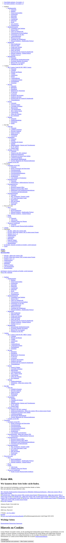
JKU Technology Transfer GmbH (20, 446)
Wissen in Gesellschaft (14, 470)
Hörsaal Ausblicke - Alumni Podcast (21, 322)
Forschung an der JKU (14, 422)
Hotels (13, 384)
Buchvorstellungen (16, 459)
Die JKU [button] (6, 386)
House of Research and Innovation (20, 423)
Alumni (3, 249)
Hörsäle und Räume (16, 337)
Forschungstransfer (13, 445)
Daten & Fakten (15, 392)
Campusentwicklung (16, 345)
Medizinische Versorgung (18, 355)
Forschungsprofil (15, 425)
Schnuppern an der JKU (17, 303)
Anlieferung (14, 341)
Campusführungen (16, 305)
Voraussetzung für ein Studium (19, 302)
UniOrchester (14, 375)
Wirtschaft (13, 289)
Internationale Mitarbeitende (18, 415)
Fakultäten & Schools (17, 400)
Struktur (13, 398)
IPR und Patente (15, 451)
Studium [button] (6, 277)
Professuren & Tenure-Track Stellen (20, 412)
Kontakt (3, 514)
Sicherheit (13, 348)
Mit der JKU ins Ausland (18, 330)
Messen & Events (16, 306)
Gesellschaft (14, 288)
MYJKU (17, 231)
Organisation (11, 397)
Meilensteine (14, 394)
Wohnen (10, 380)
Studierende (11, 311)
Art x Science (14, 292)
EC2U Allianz (15, 404)
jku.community (15, 378)
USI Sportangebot (12, 241)
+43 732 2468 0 (10, 513)
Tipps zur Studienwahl (17, 300)
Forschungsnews (15, 429)
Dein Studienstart (15, 313)
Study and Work (15, 319)
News (9, 457)
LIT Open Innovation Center (19, 448)
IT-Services (14, 356)
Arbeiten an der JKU (13, 408)
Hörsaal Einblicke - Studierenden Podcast (22, 309)
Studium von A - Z (13, 234)
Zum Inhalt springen (14, 2)
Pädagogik (14, 286)
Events (9, 465)
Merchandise (14, 370)
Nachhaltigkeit (15, 347)
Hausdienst (14, 353)
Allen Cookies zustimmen (26, 541)
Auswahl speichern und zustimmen (10, 541)
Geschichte (14, 395)
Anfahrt (13, 339)
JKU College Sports (16, 373)
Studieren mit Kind (16, 361)
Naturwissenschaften (16, 281)
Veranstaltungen (15, 364)
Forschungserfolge (16, 426)
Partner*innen (15, 406)
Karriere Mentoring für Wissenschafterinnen (23, 417)
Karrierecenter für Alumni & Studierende (22, 320)
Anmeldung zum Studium (18, 297)
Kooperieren (14, 450)
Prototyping (14, 453)
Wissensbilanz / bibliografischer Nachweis (22, 436)
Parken (13, 342)
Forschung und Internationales (19, 443)
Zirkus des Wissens (16, 376)
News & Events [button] (8, 456)
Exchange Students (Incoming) (19, 328)
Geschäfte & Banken (16, 369)
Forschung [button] (7, 420)
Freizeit (10, 365)
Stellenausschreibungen (31, 411)
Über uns (10, 387)
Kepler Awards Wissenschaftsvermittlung (22, 471)
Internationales (11, 325)
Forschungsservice (13, 437)
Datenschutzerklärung (41, 536)
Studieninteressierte (13, 295)
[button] (6, 6)
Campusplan (11, 237)
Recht (12, 291)
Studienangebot (12, 235)
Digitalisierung (15, 294)
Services (10, 350)
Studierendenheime (16, 381)
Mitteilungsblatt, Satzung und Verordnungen (23, 403)
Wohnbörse (21, 383)
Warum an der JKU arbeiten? (19, 409)
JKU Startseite (5, 492)
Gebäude (13, 336)
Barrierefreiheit (12, 243)
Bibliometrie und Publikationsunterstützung (22, 442)
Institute (13, 401)
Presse (9, 464)
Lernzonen (14, 358)
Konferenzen (14, 431)
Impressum (19, 523)
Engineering (14, 283)
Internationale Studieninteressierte (20, 327)
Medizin (13, 280)
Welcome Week (15, 314)
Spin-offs (13, 454)
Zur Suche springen (14, 3)
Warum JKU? (14, 299)
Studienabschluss (15, 317)
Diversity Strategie (16, 390)
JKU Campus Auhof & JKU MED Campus (19, 334)
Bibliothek (10, 238)
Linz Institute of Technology (18, 432)
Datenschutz (12, 523)
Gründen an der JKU (13, 418)
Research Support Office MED (19, 440)
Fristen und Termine (16, 316)
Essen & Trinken (12, 240)
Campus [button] (6, 333)
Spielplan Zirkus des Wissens (19, 468)
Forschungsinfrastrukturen (18, 428)
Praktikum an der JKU (17, 331)
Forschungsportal (19, 434)
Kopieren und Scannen (17, 359)
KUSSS (23, 232)
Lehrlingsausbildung (16, 414)
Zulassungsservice (23, 492)
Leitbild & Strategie (16, 389)
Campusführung (15, 344)
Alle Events (14, 467)
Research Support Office (17, 439)
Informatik (14, 285)
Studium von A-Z (16, 323)
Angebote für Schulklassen (18, 308)
